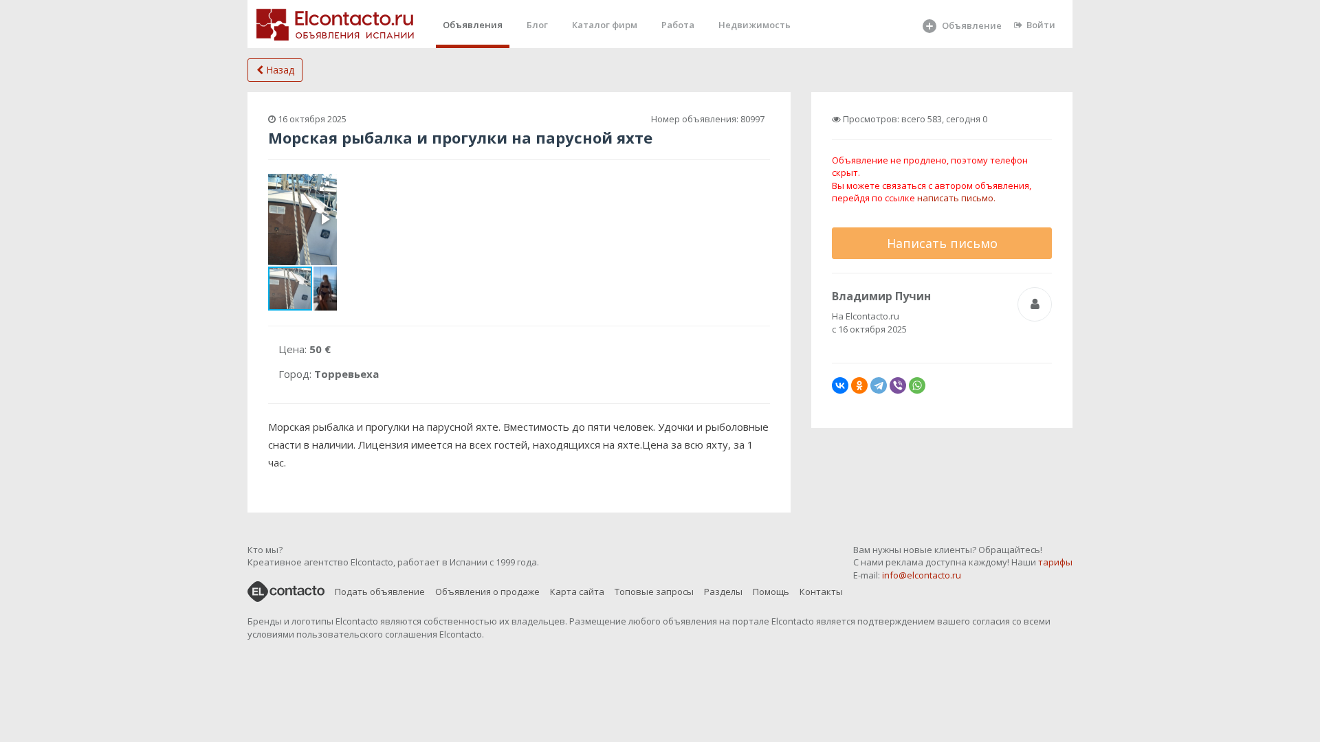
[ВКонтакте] (840, 385)
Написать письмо (942, 243)
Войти (1040, 25)
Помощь (771, 591)
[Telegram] (878, 385)
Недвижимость (754, 25)
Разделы (723, 591)
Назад (278, 69)
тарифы (1055, 562)
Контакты (821, 591)
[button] (325, 186)
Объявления (473, 25)
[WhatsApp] (917, 385)
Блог (537, 25)
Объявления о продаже (487, 591)
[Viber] (898, 385)
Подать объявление (380, 591)
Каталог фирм (604, 25)
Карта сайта (577, 591)
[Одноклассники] (859, 385)
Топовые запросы (654, 591)
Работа (677, 25)
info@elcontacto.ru (921, 575)
